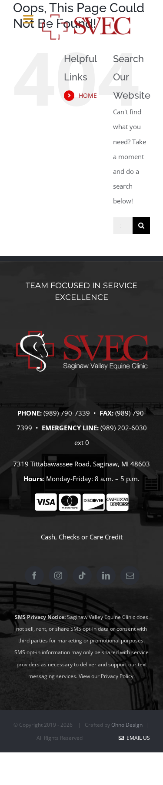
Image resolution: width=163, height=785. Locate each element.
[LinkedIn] (106, 575)
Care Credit (106, 536)
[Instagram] (58, 575)
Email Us (137, 738)
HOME (88, 95)
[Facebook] (34, 575)
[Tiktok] (82, 575)
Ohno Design (127, 724)
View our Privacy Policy (106, 676)
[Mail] (130, 575)
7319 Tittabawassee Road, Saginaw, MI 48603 (81, 463)
